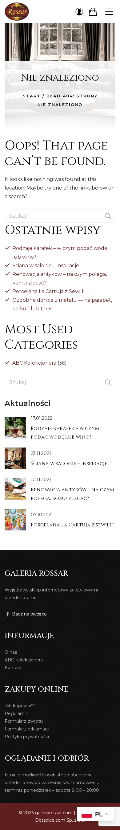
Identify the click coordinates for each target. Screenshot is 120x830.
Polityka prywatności (27, 736)
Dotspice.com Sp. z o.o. (60, 820)
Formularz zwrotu (24, 721)
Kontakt (13, 667)
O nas (11, 652)
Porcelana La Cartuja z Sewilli (48, 291)
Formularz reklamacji (27, 729)
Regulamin (16, 713)
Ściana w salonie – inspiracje (45, 265)
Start (32, 95)
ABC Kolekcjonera (34, 363)
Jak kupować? (20, 706)
